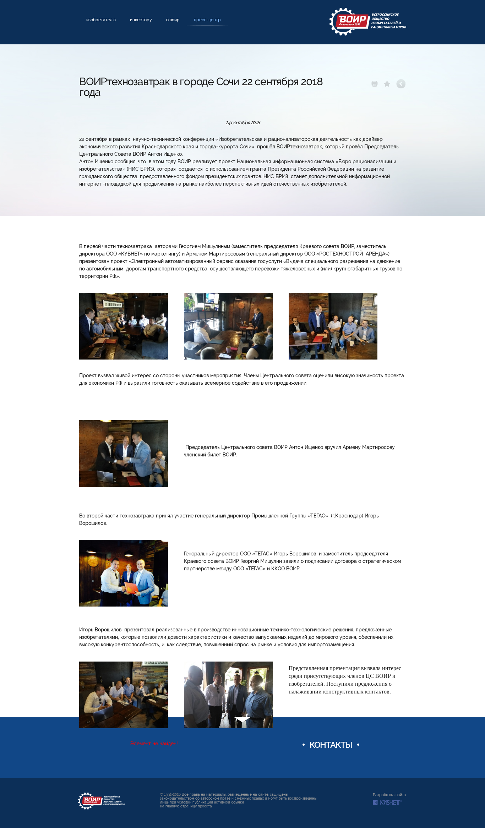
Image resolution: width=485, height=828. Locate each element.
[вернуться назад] (401, 83)
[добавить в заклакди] (387, 83)
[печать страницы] (374, 83)
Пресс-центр (207, 19)
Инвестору (141, 19)
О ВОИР (173, 19)
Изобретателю (101, 19)
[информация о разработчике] (387, 802)
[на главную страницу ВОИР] (101, 801)
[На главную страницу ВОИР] (367, 21)
